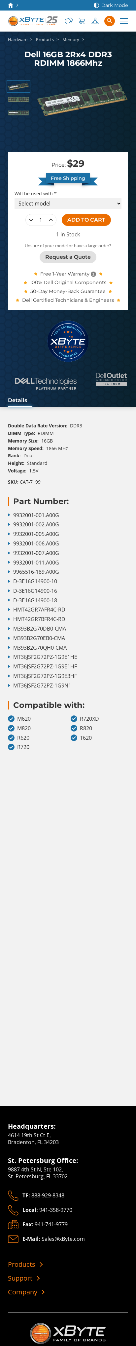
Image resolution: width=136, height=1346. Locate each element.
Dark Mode (114, 5)
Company (22, 1292)
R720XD (89, 718)
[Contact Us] (69, 21)
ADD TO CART (86, 220)
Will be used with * (36, 194)
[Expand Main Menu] (124, 21)
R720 (23, 747)
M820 (24, 728)
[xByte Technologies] (33, 21)
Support (20, 1278)
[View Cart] (82, 21)
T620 (86, 737)
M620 (24, 718)
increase (50, 220)
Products (21, 1264)
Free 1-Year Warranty (64, 274)
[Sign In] (95, 21)
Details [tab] (17, 400)
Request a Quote (68, 257)
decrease (31, 220)
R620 (23, 737)
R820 (86, 728)
